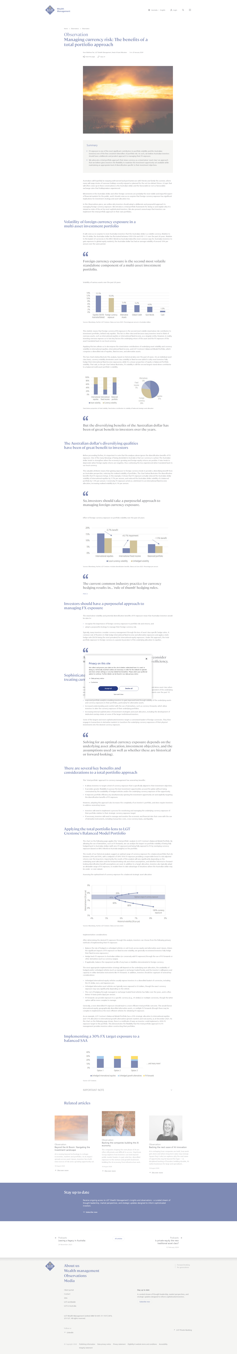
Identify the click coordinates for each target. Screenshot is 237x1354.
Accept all (108, 688)
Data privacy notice (97, 678)
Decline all (128, 688)
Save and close (118, 694)
